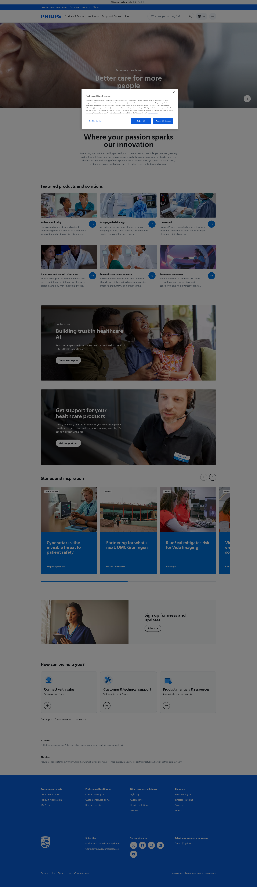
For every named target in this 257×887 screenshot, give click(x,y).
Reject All (141, 121)
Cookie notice (153, 113)
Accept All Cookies (163, 121)
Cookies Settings (95, 121)
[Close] (173, 92)
